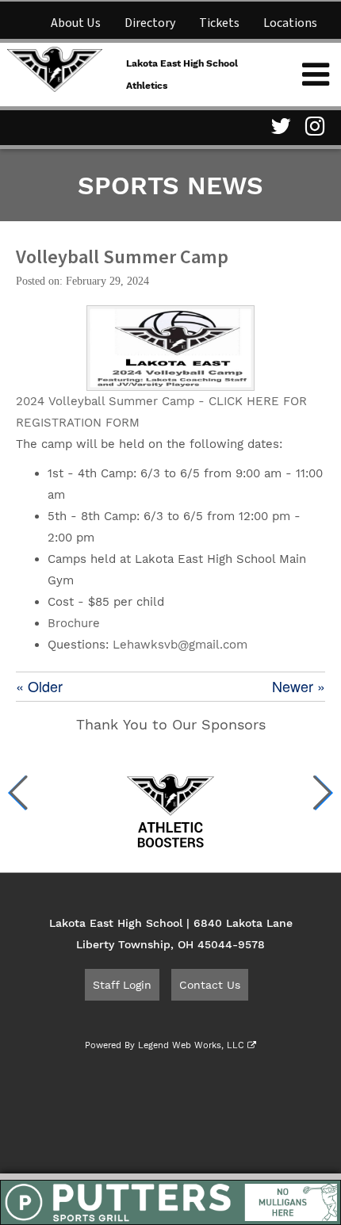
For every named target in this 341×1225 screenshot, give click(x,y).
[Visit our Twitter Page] (278, 126)
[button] (18, 792)
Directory (150, 23)
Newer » (298, 686)
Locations (290, 23)
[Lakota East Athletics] (54, 67)
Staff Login (122, 984)
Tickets (219, 23)
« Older (39, 686)
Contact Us (209, 984)
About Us (76, 23)
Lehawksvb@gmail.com (180, 644)
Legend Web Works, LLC (192, 1045)
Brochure (74, 623)
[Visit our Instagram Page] (313, 126)
